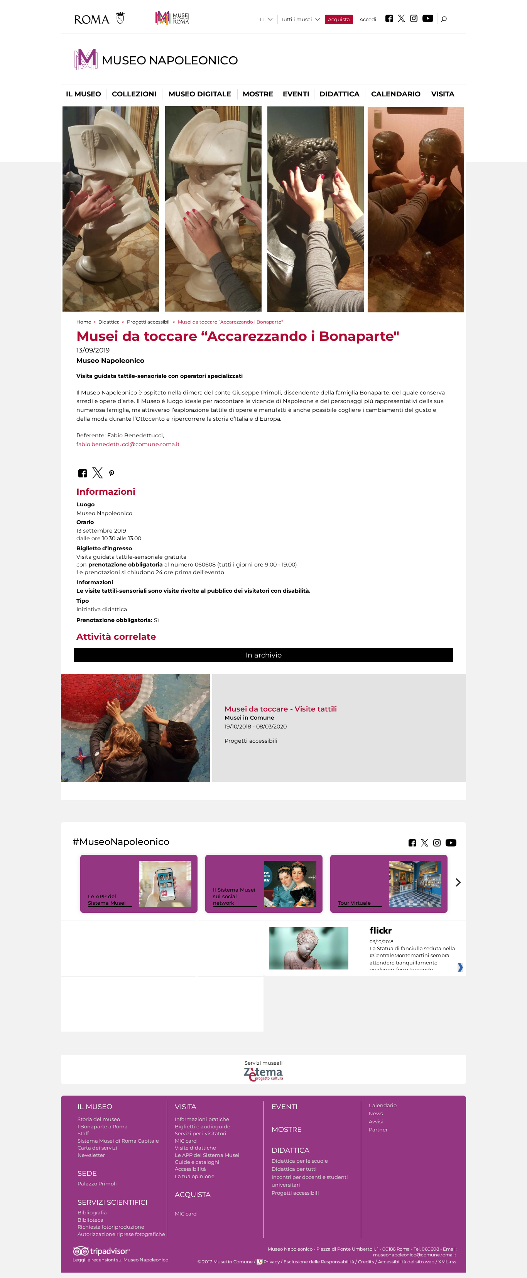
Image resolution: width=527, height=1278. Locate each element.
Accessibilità (190, 1169)
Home (83, 322)
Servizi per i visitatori (200, 1133)
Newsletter (91, 1155)
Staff (83, 1133)
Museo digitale (200, 94)
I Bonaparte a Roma (103, 1126)
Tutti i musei (296, 19)
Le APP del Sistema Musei (107, 899)
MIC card (186, 1141)
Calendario (396, 94)
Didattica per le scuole (300, 1161)
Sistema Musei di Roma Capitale (118, 1141)
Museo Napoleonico (170, 60)
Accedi (368, 19)
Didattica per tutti (294, 1169)
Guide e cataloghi (197, 1162)
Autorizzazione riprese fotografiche (121, 1234)
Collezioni (134, 94)
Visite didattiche (195, 1148)
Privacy (272, 1262)
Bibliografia (92, 1212)
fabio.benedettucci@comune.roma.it (128, 444)
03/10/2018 (412, 956)
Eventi (296, 94)
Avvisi (376, 1121)
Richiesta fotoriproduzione (111, 1227)
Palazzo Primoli (97, 1183)
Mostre (258, 94)
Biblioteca (90, 1220)
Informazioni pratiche (202, 1119)
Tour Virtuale (354, 903)
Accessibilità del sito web (406, 1262)
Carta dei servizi (97, 1148)
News (376, 1113)
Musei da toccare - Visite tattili (281, 709)
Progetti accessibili (149, 322)
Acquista (339, 19)
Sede (87, 1173)
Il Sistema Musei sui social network (234, 896)
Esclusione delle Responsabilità (319, 1262)
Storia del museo (99, 1119)
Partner (378, 1129)
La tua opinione (195, 1176)
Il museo (83, 94)
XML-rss (447, 1262)
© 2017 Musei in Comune (225, 1262)
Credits (366, 1262)
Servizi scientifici (112, 1202)
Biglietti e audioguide (202, 1126)
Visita (442, 94)
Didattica (339, 94)
